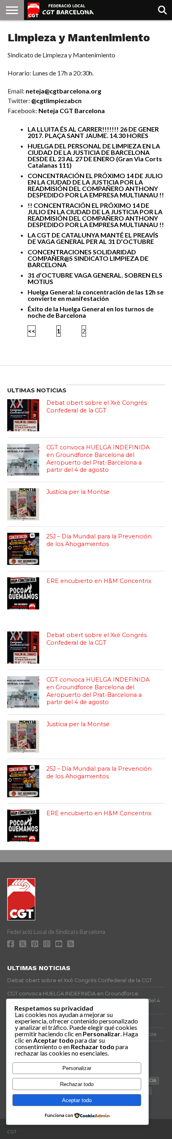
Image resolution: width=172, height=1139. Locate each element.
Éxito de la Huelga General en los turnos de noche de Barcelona (91, 312)
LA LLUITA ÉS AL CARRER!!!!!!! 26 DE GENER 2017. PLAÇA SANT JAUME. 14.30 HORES (93, 132)
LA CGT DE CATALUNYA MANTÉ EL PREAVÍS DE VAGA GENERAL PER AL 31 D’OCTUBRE (93, 238)
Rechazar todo (77, 1084)
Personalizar (76, 1068)
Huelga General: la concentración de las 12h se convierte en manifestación (96, 295)
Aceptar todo (77, 1100)
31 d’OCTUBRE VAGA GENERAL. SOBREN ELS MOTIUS (95, 278)
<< (31, 331)
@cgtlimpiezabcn (56, 100)
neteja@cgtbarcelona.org (63, 91)
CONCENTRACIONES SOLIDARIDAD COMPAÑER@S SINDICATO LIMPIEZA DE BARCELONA (88, 258)
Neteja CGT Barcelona (71, 110)
